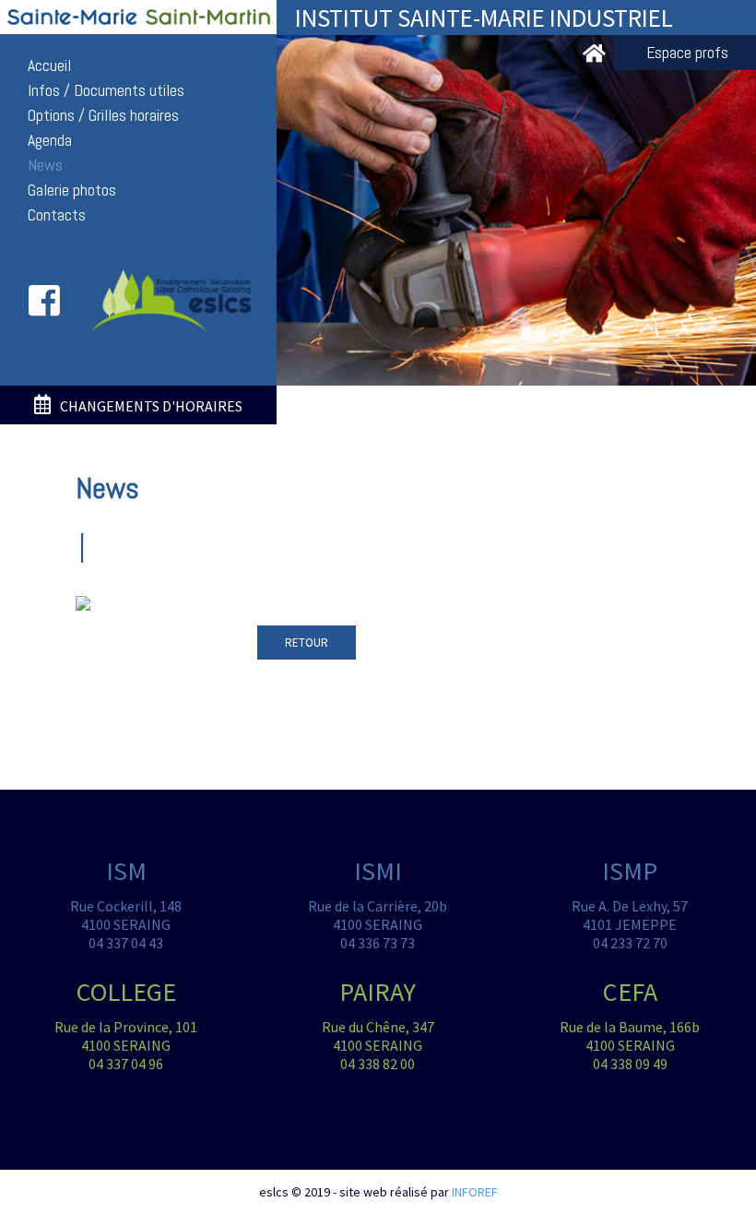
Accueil (49, 65)
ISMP (629, 870)
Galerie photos (72, 190)
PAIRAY (377, 991)
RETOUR (306, 642)
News (45, 165)
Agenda (50, 140)
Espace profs (687, 52)
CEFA (630, 991)
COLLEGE (126, 991)
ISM (126, 870)
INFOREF (475, 1192)
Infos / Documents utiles (106, 90)
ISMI (378, 870)
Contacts (57, 215)
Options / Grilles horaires (103, 115)
